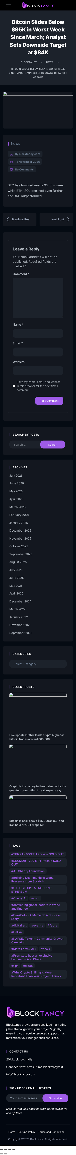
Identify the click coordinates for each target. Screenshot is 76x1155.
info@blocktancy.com (20, 1074)
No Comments (24, 169)
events (38, 925)
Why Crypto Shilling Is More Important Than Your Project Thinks (36, 974)
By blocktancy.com (27, 154)
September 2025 (20, 554)
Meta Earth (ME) (24, 949)
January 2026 (18, 523)
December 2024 (20, 601)
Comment (21, 274)
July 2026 (16, 475)
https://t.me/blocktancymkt (45, 1067)
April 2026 (16, 499)
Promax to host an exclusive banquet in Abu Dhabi (31, 957)
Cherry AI (20, 898)
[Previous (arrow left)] (1, 1153)
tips (15, 966)
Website (19, 362)
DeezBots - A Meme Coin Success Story (36, 917)
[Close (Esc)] (13, 1149)
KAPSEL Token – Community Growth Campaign (37, 940)
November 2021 (20, 625)
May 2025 (16, 585)
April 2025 (16, 593)
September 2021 (20, 633)
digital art (20, 925)
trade (29, 966)
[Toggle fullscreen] (5, 1149)
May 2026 (16, 491)
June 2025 (16, 578)
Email (18, 343)
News (15, 144)
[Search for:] (27, 444)
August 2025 (18, 562)
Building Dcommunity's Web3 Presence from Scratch (32, 879)
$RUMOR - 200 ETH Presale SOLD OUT (36, 862)
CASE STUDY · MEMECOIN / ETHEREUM (31, 889)
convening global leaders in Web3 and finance (35, 906)
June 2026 (16, 483)
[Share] (9, 1149)
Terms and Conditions (51, 1131)
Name (18, 324)
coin (36, 898)
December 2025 (20, 530)
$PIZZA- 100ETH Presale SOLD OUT (38, 854)
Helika (17, 932)
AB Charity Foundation (29, 871)
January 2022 (18, 617)
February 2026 (19, 515)
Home (12, 1131)
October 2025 (18, 546)
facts (53, 925)
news (46, 949)
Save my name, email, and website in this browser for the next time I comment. (38, 386)
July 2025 (16, 570)
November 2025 (20, 538)
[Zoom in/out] (1, 1149)
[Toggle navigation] (8, 5)
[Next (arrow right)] (5, 1153)
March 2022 (17, 609)
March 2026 (17, 507)
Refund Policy (27, 1131)
